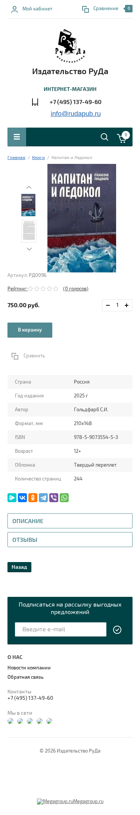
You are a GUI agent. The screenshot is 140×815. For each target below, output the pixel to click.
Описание (27, 521)
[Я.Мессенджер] (11, 497)
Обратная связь (25, 677)
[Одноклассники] (32, 497)
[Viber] (53, 497)
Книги (38, 158)
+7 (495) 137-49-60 (76, 102)
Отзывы (24, 540)
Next (28, 249)
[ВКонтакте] (22, 497)
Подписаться (117, 629)
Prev (28, 187)
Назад (19, 567)
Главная (16, 158)
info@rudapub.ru (76, 113)
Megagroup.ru (88, 802)
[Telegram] (43, 497)
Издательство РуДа (70, 71)
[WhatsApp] (64, 497)
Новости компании (29, 668)
